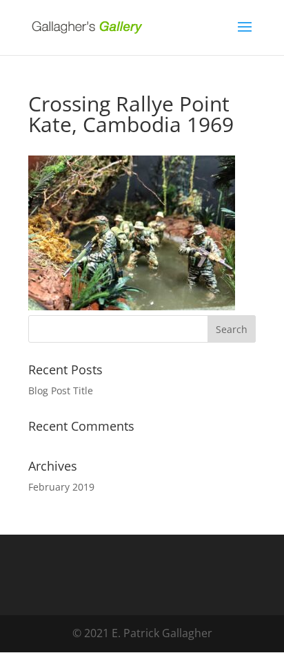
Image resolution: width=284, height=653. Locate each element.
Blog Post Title (60, 390)
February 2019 (61, 486)
